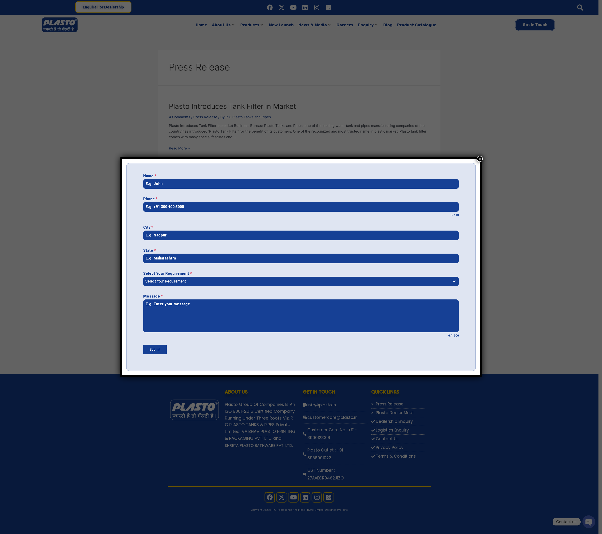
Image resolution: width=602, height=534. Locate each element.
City (148, 227)
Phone (150, 199)
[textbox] (296, 281)
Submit (155, 349)
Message (152, 296)
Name (149, 176)
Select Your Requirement (167, 273)
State (149, 250)
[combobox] (301, 281)
